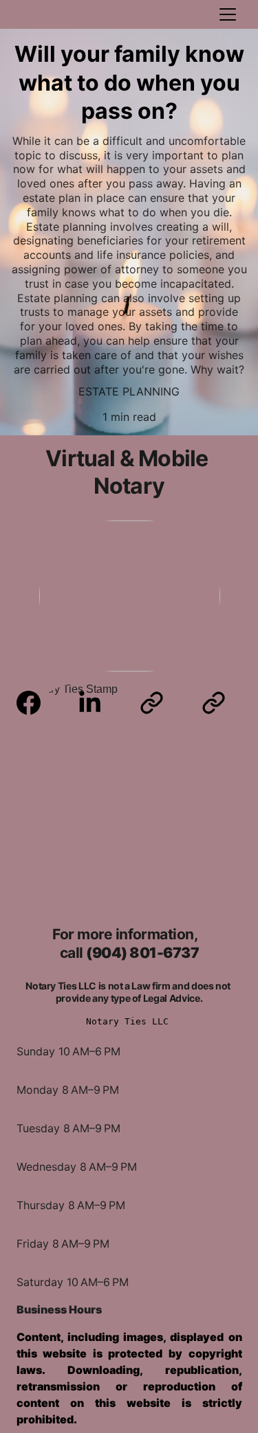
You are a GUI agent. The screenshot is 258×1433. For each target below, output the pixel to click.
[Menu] (227, 14)
